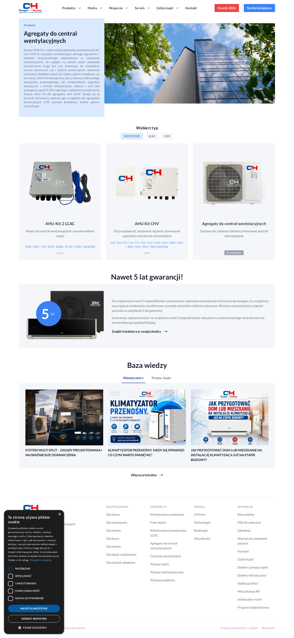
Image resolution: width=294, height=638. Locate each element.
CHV (167, 136)
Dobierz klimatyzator (252, 575)
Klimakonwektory (162, 580)
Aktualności (202, 538)
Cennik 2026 (227, 8)
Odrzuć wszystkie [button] (34, 618)
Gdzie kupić (246, 559)
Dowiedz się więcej (41, 560)
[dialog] (34, 572)
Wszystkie (132, 136)
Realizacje (201, 530)
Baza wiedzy (246, 514)
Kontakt (191, 8)
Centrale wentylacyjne (165, 556)
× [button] (59, 514)
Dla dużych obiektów (120, 562)
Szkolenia (244, 530)
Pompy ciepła (159, 564)
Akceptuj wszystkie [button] (33, 608)
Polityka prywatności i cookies (239, 628)
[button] (34, 627)
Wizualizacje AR (249, 591)
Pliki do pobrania (249, 522)
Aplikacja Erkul (248, 583)
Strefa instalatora (259, 8)
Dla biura (112, 538)
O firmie (199, 514)
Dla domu (113, 514)
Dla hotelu (113, 530)
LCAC (152, 136)
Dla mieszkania (116, 522)
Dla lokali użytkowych (121, 554)
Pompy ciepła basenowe (166, 572)
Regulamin (268, 628)
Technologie (202, 522)
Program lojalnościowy (253, 607)
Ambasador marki (250, 599)
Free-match (158, 522)
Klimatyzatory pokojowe (167, 514)
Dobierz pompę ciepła (253, 567)
